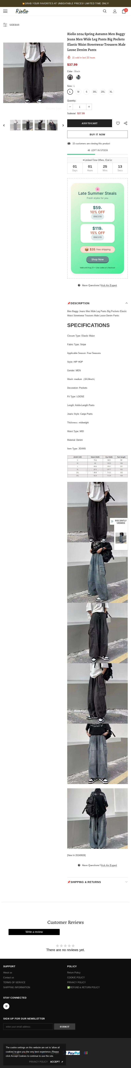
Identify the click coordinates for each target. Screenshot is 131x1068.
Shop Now (97, 259)
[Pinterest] (6, 1006)
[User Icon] (115, 11)
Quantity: (71, 100)
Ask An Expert (109, 285)
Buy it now (97, 134)
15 (73, 143)
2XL (103, 92)
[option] (33, 73)
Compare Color (53, 108)
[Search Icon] (104, 11)
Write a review (34, 931)
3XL (95, 92)
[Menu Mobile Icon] (5, 11)
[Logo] (22, 11)
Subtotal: (71, 113)
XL (111, 92)
